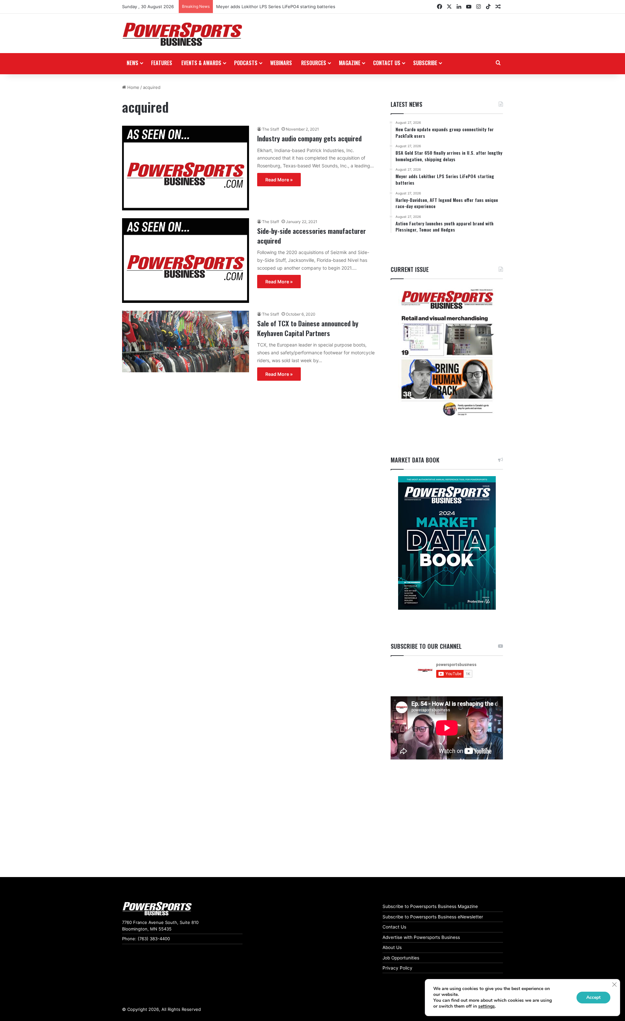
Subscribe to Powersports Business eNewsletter (432, 916)
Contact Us (394, 926)
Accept (593, 997)
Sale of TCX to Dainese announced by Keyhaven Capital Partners (307, 328)
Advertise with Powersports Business (421, 937)
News (132, 63)
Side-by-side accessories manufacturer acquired (311, 235)
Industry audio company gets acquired (309, 138)
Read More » (279, 179)
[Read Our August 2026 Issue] (447, 353)
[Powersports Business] (182, 34)
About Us (392, 947)
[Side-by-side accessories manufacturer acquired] (185, 260)
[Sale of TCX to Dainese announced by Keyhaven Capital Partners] (185, 341)
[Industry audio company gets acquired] (185, 168)
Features (161, 63)
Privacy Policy (397, 968)
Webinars (281, 63)
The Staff (270, 129)
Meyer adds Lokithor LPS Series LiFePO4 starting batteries (275, 6)
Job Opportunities (400, 957)
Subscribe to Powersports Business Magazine (430, 906)
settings (486, 1006)
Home (132, 87)
